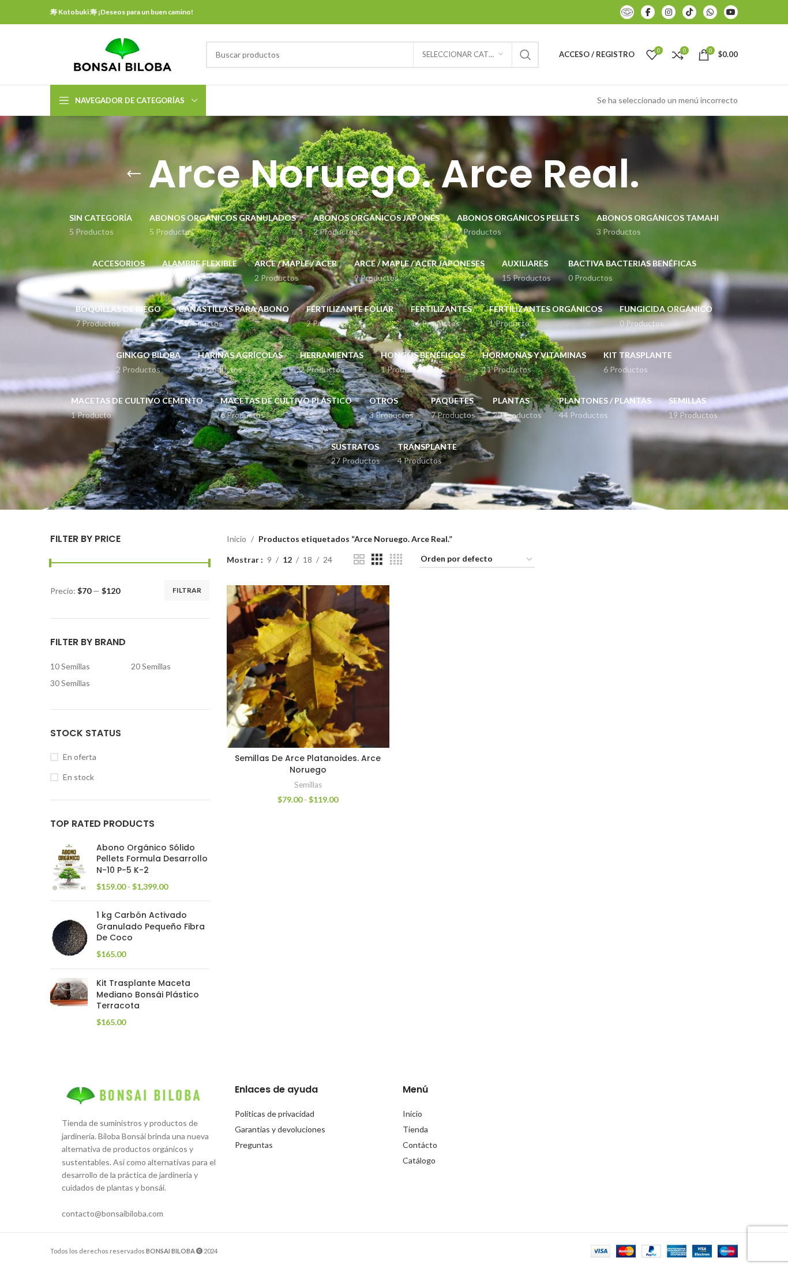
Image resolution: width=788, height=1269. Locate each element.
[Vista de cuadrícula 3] (377, 559)
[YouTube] (731, 12)
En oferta (79, 757)
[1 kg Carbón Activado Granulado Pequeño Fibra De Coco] (69, 935)
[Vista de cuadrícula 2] (359, 559)
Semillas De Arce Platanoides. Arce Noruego (308, 763)
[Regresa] (133, 174)
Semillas (308, 784)
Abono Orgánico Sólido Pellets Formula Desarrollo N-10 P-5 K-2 (152, 859)
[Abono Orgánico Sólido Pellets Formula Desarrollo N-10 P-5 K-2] (69, 867)
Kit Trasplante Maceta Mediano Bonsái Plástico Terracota (147, 994)
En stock (78, 777)
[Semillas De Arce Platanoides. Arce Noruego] (308, 666)
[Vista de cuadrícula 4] (396, 559)
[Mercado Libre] (627, 12)
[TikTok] (689, 12)
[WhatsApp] (710, 12)
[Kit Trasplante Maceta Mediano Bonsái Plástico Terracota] (69, 1002)
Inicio (236, 539)
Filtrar (186, 590)
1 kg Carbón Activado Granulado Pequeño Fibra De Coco (150, 926)
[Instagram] (669, 12)
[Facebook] (648, 12)
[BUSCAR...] (525, 55)
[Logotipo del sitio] (122, 53)
